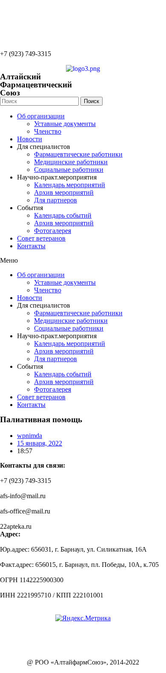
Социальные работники (68, 169)
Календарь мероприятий (69, 184)
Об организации (41, 116)
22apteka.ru (15, 10)
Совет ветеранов (41, 238)
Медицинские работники (71, 161)
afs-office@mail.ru (25, 39)
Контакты (31, 246)
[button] (83, 260)
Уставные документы (65, 123)
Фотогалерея (52, 230)
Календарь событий (63, 215)
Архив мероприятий (64, 192)
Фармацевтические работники (78, 154)
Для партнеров (55, 200)
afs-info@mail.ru (23, 24)
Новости (29, 139)
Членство (47, 131)
